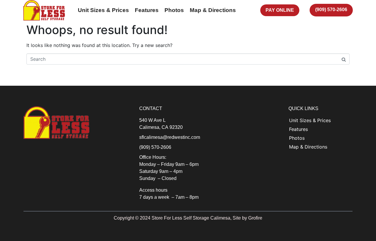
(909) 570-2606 (155, 147)
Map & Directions (308, 147)
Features (298, 129)
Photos (297, 138)
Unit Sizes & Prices (310, 120)
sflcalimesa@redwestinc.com (169, 137)
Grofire (255, 217)
